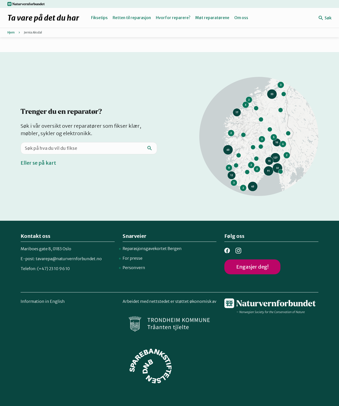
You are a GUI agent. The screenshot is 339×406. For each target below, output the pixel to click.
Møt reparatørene (212, 17)
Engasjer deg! (252, 267)
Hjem (11, 32)
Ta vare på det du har (43, 18)
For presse (132, 258)
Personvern (134, 267)
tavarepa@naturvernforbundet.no (69, 258)
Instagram (238, 250)
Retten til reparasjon (132, 17)
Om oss (241, 17)
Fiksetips (99, 17)
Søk (328, 17)
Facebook (227, 250)
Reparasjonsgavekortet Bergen (152, 248)
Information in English (43, 301)
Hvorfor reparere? (173, 17)
